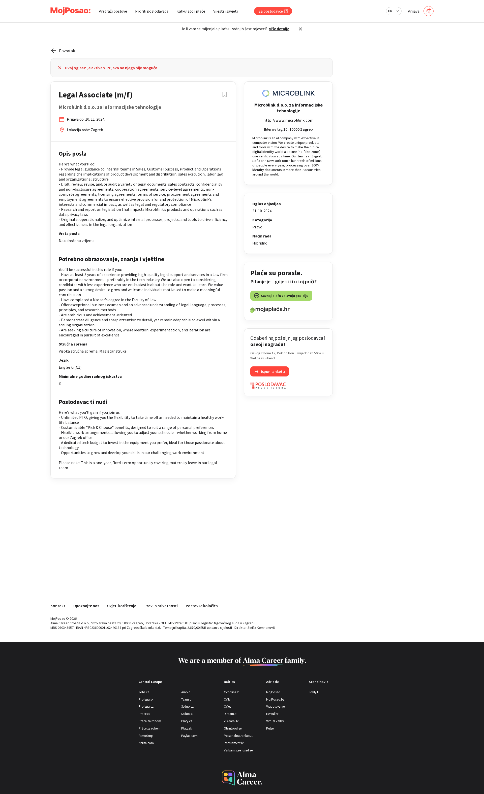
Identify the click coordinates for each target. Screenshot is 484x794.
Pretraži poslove (113, 11)
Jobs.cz (144, 692)
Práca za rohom (150, 721)
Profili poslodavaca (151, 11)
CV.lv (227, 699)
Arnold (185, 692)
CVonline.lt (231, 692)
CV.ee (227, 706)
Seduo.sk (187, 714)
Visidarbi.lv (231, 721)
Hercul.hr (272, 714)
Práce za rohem (149, 728)
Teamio (186, 699)
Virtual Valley (275, 721)
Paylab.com (189, 736)
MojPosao (273, 692)
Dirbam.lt (230, 714)
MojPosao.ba (275, 699)
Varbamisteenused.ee (238, 750)
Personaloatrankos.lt (238, 736)
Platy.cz (186, 721)
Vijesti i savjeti (225, 11)
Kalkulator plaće (190, 11)
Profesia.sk (146, 699)
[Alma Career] (242, 778)
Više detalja (279, 28)
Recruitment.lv (234, 743)
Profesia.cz (146, 706)
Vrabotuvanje (275, 706)
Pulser (270, 728)
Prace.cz (144, 714)
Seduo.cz (187, 706)
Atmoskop (146, 736)
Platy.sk (186, 728)
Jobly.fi (314, 692)
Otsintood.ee (232, 728)
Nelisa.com (146, 743)
